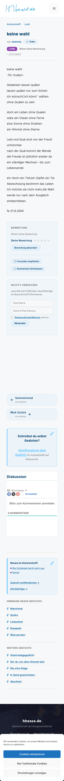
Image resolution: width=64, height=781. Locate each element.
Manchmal (16, 608)
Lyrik (27, 24)
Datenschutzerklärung (27, 317)
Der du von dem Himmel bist (27, 661)
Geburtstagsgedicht (22, 655)
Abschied (16, 681)
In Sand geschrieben (22, 674)
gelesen (32, 317)
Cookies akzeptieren (32, 754)
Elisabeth (15, 628)
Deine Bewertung (21, 240)
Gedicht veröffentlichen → (24, 582)
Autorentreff (13, 24)
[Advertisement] (32, 364)
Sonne (15, 572)
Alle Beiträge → (18, 589)
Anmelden (31, 493)
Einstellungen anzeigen (32, 773)
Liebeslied (16, 621)
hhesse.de (32, 721)
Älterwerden (17, 634)
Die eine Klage (19, 668)
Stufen (14, 615)
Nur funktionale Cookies (32, 763)
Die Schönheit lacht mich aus (28, 568)
